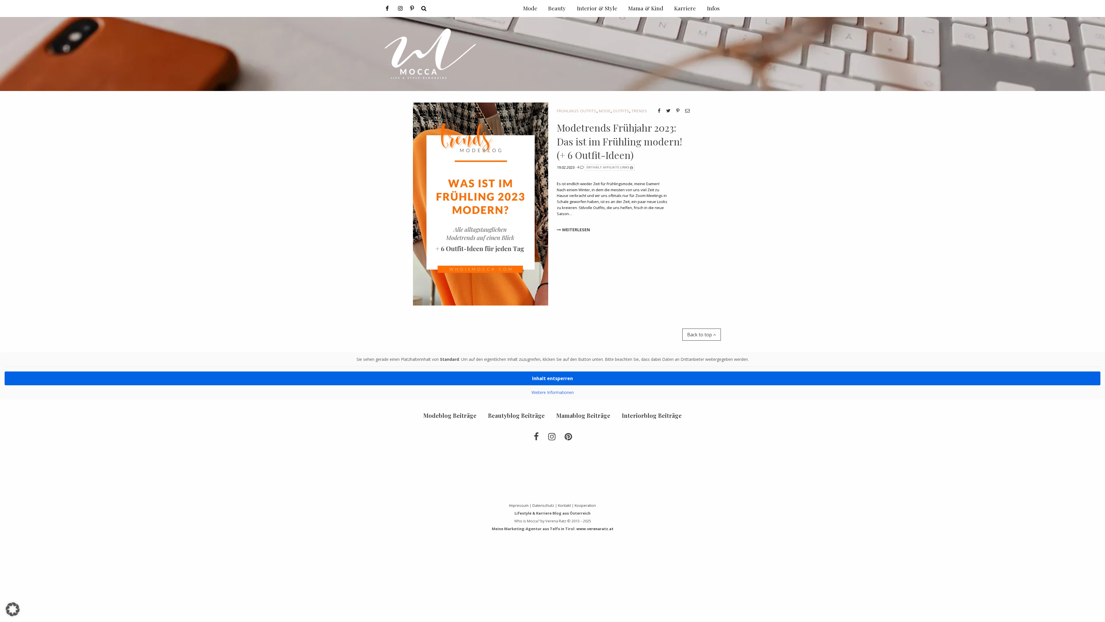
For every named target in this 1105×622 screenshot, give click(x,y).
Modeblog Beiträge (450, 415)
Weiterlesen (575, 229)
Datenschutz (543, 505)
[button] (12, 609)
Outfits (621, 110)
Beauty (557, 8)
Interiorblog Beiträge (652, 415)
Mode (605, 110)
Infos (713, 8)
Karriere (685, 8)
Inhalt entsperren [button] (552, 378)
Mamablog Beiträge (583, 415)
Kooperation (585, 505)
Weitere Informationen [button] (552, 392)
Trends (639, 110)
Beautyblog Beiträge (516, 415)
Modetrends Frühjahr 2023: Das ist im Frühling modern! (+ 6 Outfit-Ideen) (619, 141)
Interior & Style (597, 8)
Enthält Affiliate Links (607, 167)
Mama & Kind (645, 8)
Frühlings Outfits (577, 110)
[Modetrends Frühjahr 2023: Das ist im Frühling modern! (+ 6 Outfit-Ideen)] (480, 203)
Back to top (700, 334)
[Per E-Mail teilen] (687, 110)
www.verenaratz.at (595, 528)
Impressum (519, 505)
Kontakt (564, 505)
